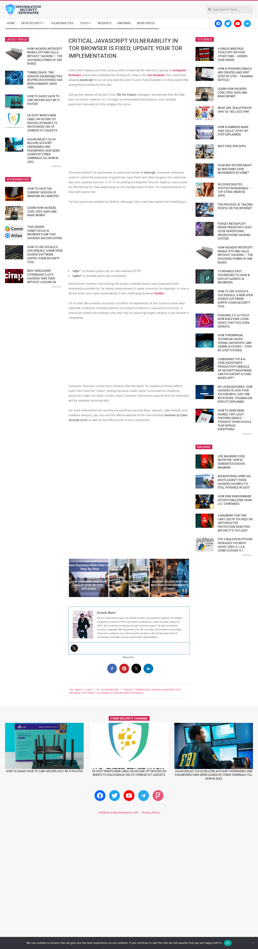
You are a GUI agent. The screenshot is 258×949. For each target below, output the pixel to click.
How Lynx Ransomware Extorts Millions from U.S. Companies (235, 500)
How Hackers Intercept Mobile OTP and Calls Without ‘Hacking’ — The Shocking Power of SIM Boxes (44, 56)
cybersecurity (142, 689)
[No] (253, 943)
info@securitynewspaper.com (118, 812)
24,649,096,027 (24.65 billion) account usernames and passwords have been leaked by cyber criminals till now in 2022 (43, 151)
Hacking (157, 689)
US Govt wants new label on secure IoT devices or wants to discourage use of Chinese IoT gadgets (42, 123)
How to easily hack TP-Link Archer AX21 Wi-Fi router (43, 100)
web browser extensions (128, 692)
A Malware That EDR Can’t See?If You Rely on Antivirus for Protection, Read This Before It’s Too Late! (235, 523)
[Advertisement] (129, 140)
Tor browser (156, 75)
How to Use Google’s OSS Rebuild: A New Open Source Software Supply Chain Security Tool (44, 254)
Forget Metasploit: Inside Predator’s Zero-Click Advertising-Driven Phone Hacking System (235, 231)
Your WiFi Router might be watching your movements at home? (235, 169)
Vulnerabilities (110, 689)
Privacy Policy (151, 812)
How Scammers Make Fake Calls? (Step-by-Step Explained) (233, 130)
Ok (228, 942)
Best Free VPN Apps (232, 146)
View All (56, 166)
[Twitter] (74, 648)
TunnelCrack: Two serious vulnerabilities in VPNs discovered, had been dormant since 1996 (44, 80)
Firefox (159, 293)
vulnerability (105, 692)
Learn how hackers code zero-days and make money (42, 211)
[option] (88, 578)
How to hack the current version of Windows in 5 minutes (43, 192)
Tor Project (88, 692)
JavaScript (169, 689)
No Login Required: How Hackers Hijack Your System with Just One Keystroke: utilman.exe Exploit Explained (235, 394)
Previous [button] (65, 578)
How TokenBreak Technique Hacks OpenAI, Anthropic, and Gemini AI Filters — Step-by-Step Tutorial (235, 343)
